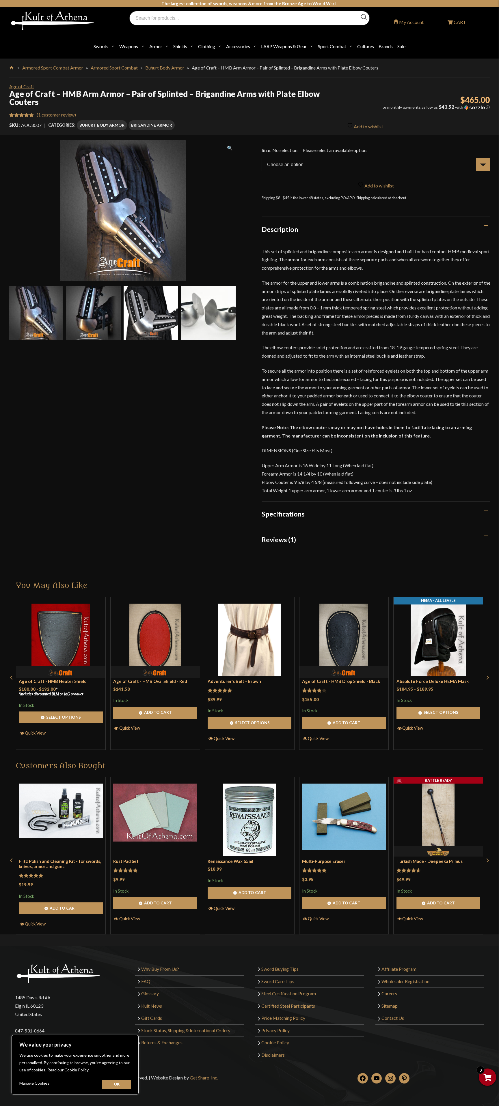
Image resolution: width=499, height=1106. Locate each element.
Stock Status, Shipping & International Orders (185, 1030)
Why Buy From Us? (160, 969)
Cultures (365, 46)
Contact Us (392, 1018)
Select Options (63, 717)
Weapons (128, 46)
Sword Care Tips (277, 981)
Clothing (206, 46)
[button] (415, 107)
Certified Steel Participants (288, 1006)
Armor (155, 46)
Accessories (238, 46)
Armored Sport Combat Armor (52, 67)
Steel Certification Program (288, 993)
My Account (411, 22)
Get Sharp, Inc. (204, 1077)
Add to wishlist (368, 126)
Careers (389, 993)
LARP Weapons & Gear (284, 46)
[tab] (376, 229)
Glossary (150, 993)
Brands (386, 46)
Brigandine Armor (151, 125)
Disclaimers (273, 1055)
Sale (401, 46)
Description (280, 229)
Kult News (151, 1006)
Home (12, 67)
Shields (180, 46)
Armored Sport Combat (114, 67)
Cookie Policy (275, 1042)
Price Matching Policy (283, 1018)
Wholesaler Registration (405, 981)
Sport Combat (332, 46)
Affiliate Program (398, 969)
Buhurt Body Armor (164, 67)
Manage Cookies (34, 1083)
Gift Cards (151, 1018)
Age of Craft (21, 86)
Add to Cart (158, 712)
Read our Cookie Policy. (68, 1069)
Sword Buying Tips (280, 969)
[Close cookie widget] (116, 1084)
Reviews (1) (279, 540)
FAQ (145, 981)
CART (459, 22)
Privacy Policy (275, 1030)
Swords (101, 46)
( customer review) (56, 114)
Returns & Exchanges (162, 1042)
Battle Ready (438, 780)
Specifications (283, 514)
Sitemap (389, 1006)
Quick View (35, 732)
